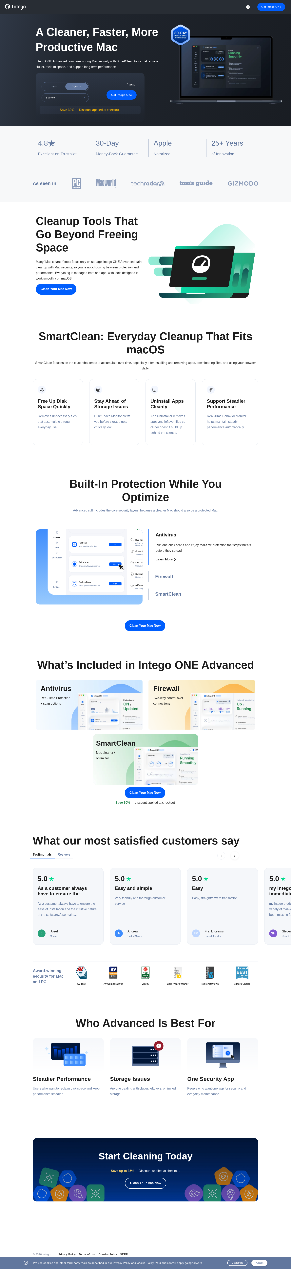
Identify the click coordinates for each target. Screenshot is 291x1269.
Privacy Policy (67, 1254)
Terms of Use (87, 1254)
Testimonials (42, 854)
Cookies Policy (108, 1254)
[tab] (201, 547)
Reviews (64, 854)
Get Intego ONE (271, 6)
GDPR (124, 1254)
